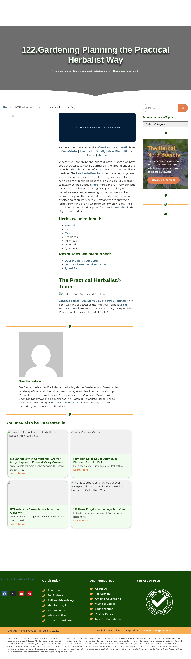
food (95, 184)
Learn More (17, 473)
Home (7, 107)
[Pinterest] (29, 593)
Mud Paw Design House (155, 630)
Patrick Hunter (116, 300)
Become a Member (163, 179)
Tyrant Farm (73, 268)
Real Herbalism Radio (98, 71)
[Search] (183, 108)
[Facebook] (4, 593)
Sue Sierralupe (91, 300)
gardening (120, 207)
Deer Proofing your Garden (82, 260)
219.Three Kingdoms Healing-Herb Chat (99, 509)
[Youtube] (21, 593)
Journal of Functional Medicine (85, 264)
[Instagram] (13, 593)
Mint (68, 233)
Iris (67, 229)
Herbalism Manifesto (64, 402)
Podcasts (81, 71)
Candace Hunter (69, 300)
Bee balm (71, 225)
